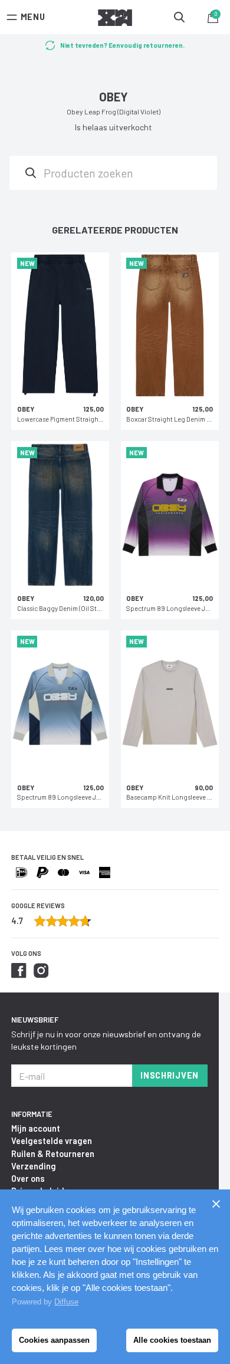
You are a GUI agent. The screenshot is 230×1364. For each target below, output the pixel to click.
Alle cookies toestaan (172, 1340)
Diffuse (66, 1301)
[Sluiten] (216, 1203)
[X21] (115, 19)
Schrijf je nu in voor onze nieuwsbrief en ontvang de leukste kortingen (106, 1040)
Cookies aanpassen (54, 1340)
